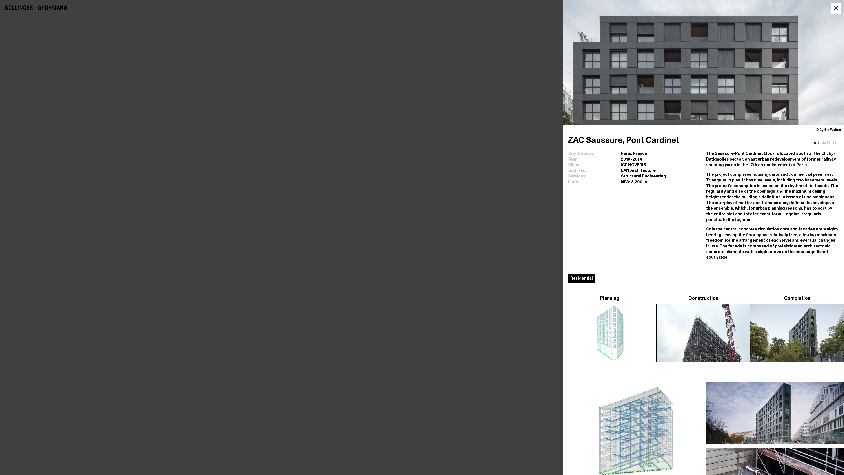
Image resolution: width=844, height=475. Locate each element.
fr (830, 143)
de (823, 143)
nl (837, 143)
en (816, 143)
